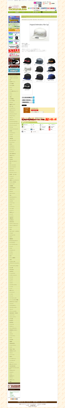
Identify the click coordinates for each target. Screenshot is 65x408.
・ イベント (11, 377)
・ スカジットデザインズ (13, 225)
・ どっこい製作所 (12, 257)
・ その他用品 (11, 98)
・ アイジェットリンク (13, 113)
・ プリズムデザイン (12, 305)
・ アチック (11, 117)
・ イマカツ (11, 136)
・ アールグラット (12, 108)
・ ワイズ (10, 374)
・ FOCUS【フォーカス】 (13, 301)
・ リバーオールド (12, 360)
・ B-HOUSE (11, 322)
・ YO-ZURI (11, 339)
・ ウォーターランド (12, 140)
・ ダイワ (10, 236)
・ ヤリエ (10, 337)
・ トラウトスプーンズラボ (13, 265)
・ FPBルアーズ (11, 155)
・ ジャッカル (11, 208)
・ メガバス (11, 333)
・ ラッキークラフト (12, 345)
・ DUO (10, 255)
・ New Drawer (11, 269)
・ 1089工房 (11, 138)
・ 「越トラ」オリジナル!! (13, 77)
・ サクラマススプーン (13, 197)
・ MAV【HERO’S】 (12, 153)
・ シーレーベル (11, 202)
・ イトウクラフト (12, 132)
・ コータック (11, 176)
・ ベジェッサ (11, 324)
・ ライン (10, 93)
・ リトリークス (11, 354)
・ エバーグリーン (12, 149)
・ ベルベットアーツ (12, 316)
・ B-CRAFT (11, 320)
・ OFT (10, 163)
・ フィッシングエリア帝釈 (13, 299)
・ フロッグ (11, 309)
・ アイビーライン (12, 115)
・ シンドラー (11, 216)
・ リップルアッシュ (12, 358)
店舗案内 (11, 392)
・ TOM (10, 259)
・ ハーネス (11, 294)
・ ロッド (10, 87)
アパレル (27, 16)
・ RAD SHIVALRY (12, 366)
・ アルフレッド (11, 119)
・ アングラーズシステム (13, 121)
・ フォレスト (11, 303)
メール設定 (12, 395)
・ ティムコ (11, 246)
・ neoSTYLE (11, 271)
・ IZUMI (10, 130)
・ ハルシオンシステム (13, 284)
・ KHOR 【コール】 (13, 174)
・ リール (10, 89)
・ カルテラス (11, 168)
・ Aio (10, 79)
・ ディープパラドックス (13, 244)
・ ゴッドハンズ (11, 183)
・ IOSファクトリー (12, 110)
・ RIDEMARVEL (12, 343)
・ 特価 (10, 381)
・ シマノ (10, 204)
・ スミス (10, 227)
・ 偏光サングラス (12, 104)
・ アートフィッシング (13, 125)
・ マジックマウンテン (13, 328)
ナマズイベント (12, 396)
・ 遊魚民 (10, 341)
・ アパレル (11, 102)
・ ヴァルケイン (11, 146)
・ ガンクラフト (11, 170)
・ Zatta (10, 195)
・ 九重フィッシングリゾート (14, 180)
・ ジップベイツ (11, 206)
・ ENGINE (11, 159)
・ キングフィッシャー (13, 172)
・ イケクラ (11, 134)
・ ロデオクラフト (12, 370)
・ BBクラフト (11, 290)
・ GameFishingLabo (12, 187)
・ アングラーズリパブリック (14, 123)
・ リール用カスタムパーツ (13, 91)
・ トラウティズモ (12, 261)
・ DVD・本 (11, 106)
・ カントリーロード (12, 166)
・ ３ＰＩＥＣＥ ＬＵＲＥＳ (14, 231)
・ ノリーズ (11, 277)
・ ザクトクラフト (12, 193)
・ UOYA (10, 144)
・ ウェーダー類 (11, 100)
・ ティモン (11, 252)
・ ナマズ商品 (11, 83)
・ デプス (10, 248)
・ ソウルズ (11, 233)
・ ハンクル (11, 286)
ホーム (23, 16)
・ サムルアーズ (11, 199)
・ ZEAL (10, 229)
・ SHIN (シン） (11, 212)
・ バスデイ (11, 282)
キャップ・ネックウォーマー (35, 16)
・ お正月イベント (12, 81)
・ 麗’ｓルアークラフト (13, 364)
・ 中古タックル (11, 379)
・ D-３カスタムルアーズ (13, 240)
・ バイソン (11, 280)
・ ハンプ (10, 288)
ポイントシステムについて (14, 391)
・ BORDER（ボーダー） (13, 330)
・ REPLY (10, 356)
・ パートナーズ (11, 292)
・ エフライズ (11, 151)
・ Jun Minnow (11, 219)
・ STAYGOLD (11, 221)
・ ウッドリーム (11, 142)
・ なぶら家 (11, 267)
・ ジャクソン (11, 210)
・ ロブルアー (11, 372)
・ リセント (11, 352)
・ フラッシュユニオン (13, 311)
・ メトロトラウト (12, 335)
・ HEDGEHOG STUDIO (13, 313)
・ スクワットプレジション (13, 223)
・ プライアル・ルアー (13, 307)
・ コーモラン (11, 178)
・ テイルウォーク (12, 250)
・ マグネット (11, 326)
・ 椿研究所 (11, 238)
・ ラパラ (10, 347)
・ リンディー (11, 362)
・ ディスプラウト (12, 242)
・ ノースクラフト (12, 273)
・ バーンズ (11, 296)
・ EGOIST (11, 157)
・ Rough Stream (12, 349)
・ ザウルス (11, 191)
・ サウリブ (11, 189)
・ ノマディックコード (13, 275)
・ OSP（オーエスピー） (13, 161)
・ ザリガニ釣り (11, 85)
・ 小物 (10, 96)
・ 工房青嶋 (11, 185)
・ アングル (11, 127)
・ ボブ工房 (11, 318)
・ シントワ (11, 214)
